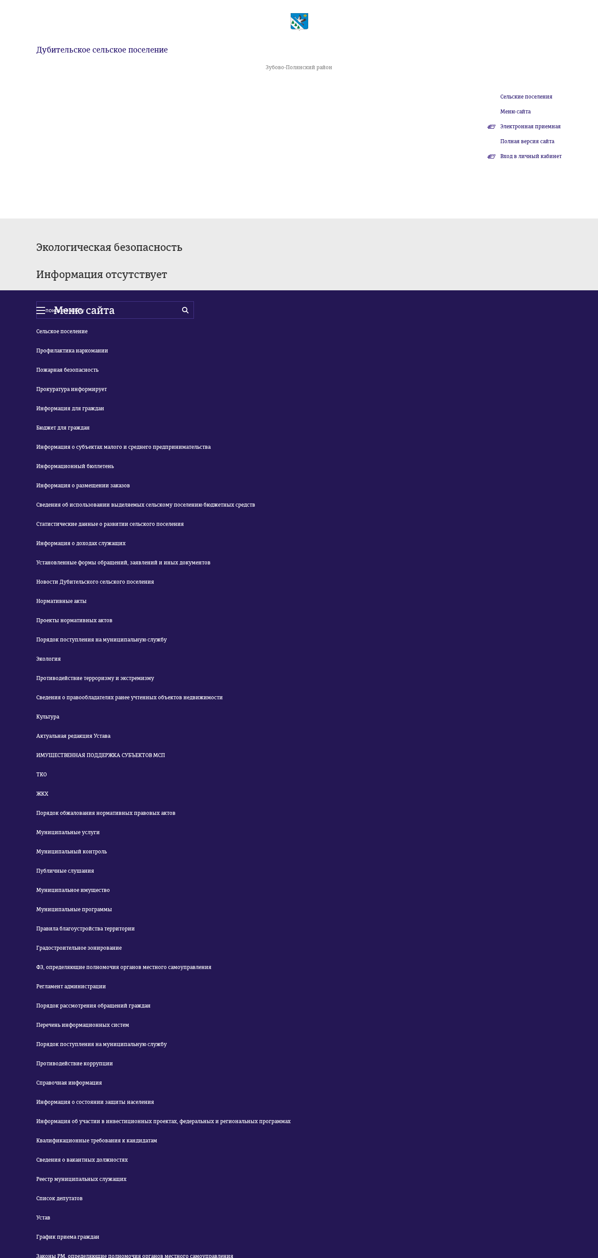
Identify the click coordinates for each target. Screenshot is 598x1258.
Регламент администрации (71, 986)
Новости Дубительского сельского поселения (95, 582)
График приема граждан (67, 1237)
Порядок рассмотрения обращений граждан (93, 1006)
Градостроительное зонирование (79, 948)
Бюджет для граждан (63, 428)
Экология (48, 659)
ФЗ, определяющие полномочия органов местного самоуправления (123, 967)
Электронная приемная (530, 126)
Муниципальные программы (74, 909)
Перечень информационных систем (82, 1025)
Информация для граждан (70, 408)
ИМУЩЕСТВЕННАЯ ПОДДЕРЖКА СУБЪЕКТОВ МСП (100, 755)
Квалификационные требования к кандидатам (96, 1141)
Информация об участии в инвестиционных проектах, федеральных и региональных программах (163, 1121)
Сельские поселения (526, 97)
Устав (43, 1218)
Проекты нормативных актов (74, 620)
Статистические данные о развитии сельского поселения (110, 524)
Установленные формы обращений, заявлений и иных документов (123, 563)
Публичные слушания (65, 871)
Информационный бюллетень (75, 466)
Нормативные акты (61, 601)
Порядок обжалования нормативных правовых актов (106, 813)
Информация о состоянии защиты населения (95, 1102)
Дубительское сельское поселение (102, 50)
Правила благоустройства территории (85, 929)
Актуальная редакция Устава (73, 736)
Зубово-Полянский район (299, 67)
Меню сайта (515, 112)
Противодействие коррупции (74, 1064)
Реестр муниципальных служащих (81, 1179)
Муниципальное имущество (73, 890)
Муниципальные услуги (68, 832)
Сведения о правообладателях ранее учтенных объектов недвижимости (129, 697)
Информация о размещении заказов (83, 486)
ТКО (41, 775)
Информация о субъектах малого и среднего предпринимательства (123, 447)
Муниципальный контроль (71, 852)
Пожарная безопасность (67, 370)
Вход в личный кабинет (531, 156)
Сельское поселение (62, 331)
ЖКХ (42, 794)
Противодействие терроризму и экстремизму (95, 678)
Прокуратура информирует (71, 389)
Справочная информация (69, 1083)
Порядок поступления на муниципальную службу (101, 640)
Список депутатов (59, 1198)
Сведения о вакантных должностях (82, 1160)
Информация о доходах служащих (81, 543)
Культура (47, 717)
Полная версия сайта (527, 141)
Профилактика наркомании (72, 351)
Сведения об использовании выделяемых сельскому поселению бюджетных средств (145, 505)
